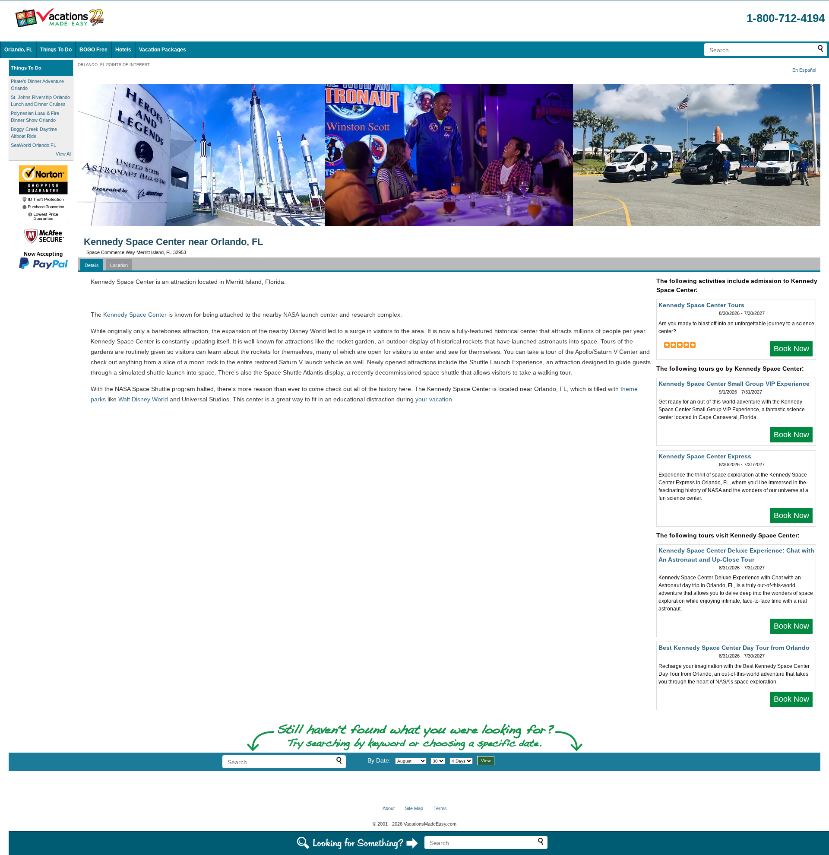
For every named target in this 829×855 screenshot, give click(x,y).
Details (92, 265)
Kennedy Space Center (135, 314)
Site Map (414, 808)
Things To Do (56, 50)
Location (119, 265)
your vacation (433, 399)
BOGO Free (93, 50)
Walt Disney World (143, 399)
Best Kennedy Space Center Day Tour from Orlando (734, 647)
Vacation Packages (162, 50)
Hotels (123, 50)
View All (63, 153)
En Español (804, 70)
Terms (440, 808)
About (389, 808)
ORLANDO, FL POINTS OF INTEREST (114, 65)
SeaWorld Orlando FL (33, 145)
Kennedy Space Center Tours (701, 305)
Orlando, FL (18, 50)
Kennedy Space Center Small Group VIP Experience (734, 383)
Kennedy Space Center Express (704, 456)
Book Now (791, 348)
